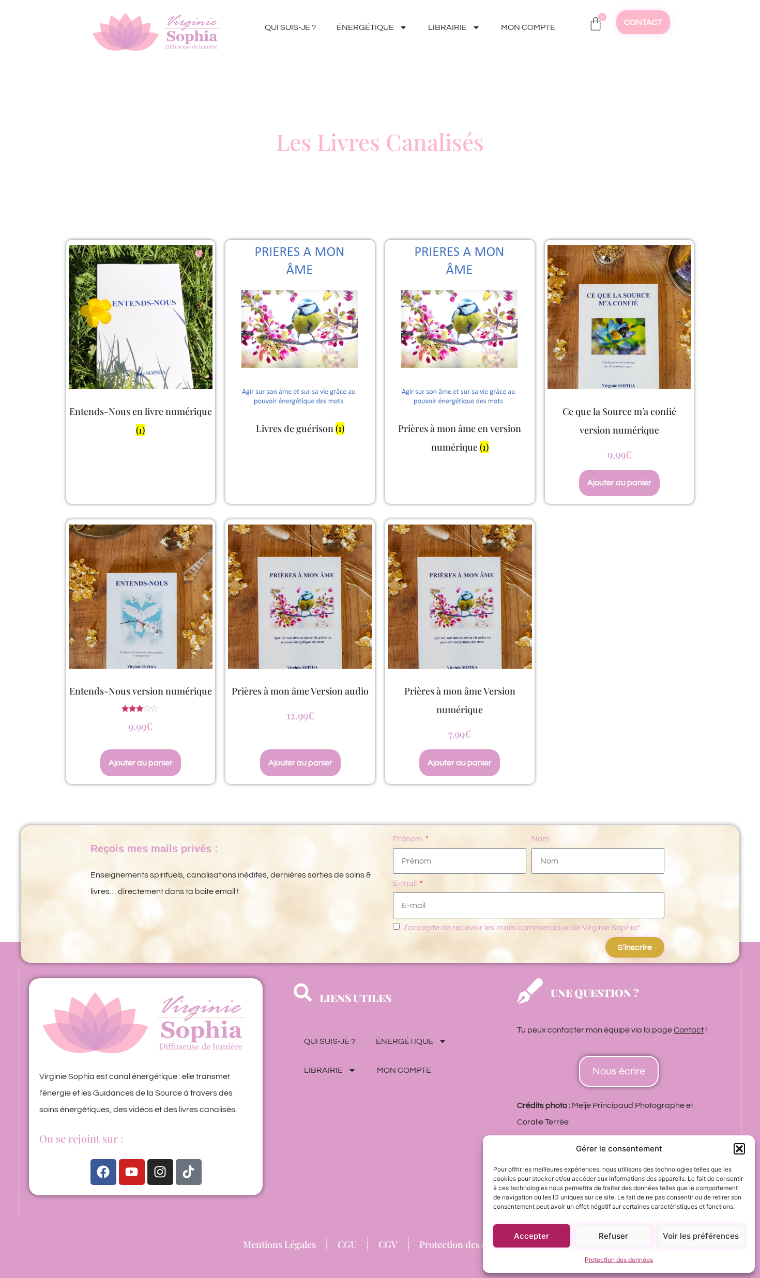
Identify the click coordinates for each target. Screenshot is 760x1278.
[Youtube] (132, 1172)
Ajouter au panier (619, 483)
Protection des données (619, 1260)
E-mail (405, 883)
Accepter (531, 1236)
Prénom (408, 839)
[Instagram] (160, 1172)
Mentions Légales (279, 1244)
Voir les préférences (701, 1236)
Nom (540, 839)
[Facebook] (103, 1172)
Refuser (613, 1236)
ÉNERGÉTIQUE (365, 27)
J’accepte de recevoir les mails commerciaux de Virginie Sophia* (521, 927)
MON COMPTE (528, 27)
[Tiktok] (189, 1172)
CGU (347, 1244)
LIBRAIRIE (447, 27)
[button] (739, 1149)
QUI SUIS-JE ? (290, 27)
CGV (388, 1244)
